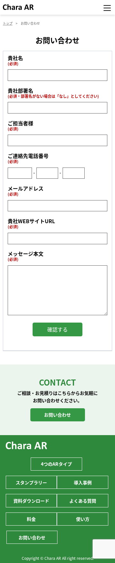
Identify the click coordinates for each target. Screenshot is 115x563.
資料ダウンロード (31, 500)
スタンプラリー (31, 482)
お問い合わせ (57, 414)
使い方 (82, 519)
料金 (31, 519)
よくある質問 (82, 500)
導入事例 (83, 482)
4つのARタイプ (56, 464)
